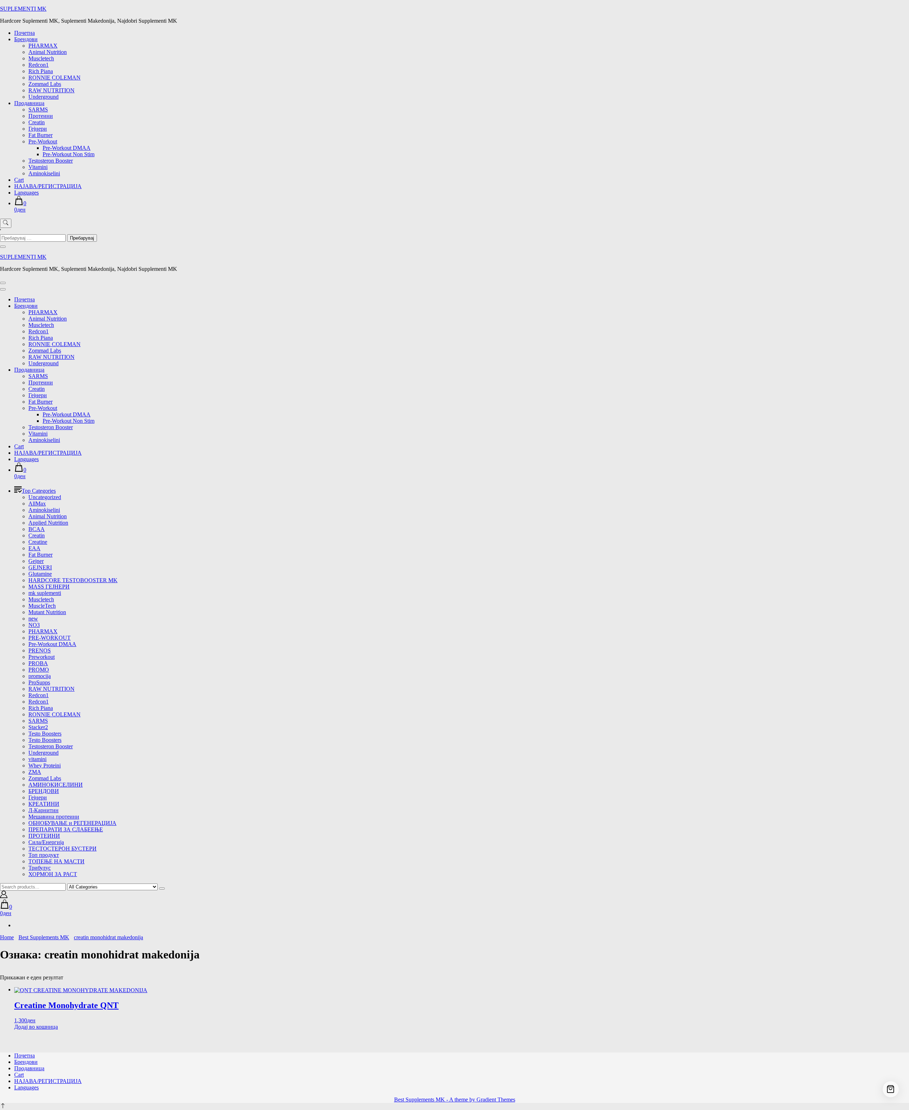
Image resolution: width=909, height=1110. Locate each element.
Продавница (29, 103)
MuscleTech (42, 606)
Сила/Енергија (46, 842)
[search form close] (3, 247)
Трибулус (39, 868)
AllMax (37, 504)
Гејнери (37, 129)
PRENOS (39, 650)
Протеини (40, 116)
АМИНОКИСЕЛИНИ (55, 785)
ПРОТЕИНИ (44, 836)
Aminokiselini (44, 173)
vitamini (37, 759)
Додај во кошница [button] (36, 1027)
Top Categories (39, 491)
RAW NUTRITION (51, 90)
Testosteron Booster (50, 161)
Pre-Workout (42, 141)
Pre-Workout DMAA (67, 148)
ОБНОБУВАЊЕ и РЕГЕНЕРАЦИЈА (72, 823)
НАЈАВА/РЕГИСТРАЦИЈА (48, 186)
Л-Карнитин (43, 810)
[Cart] (891, 1089)
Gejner (36, 561)
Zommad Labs (44, 84)
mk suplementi (44, 593)
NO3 (34, 625)
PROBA (38, 663)
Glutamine (40, 574)
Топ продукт (43, 855)
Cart (19, 180)
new (33, 619)
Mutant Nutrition (47, 612)
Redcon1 (38, 65)
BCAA (36, 529)
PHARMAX (43, 46)
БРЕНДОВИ (43, 791)
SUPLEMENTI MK (23, 9)
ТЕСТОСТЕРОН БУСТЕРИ (62, 849)
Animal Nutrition (47, 52)
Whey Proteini (44, 765)
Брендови (26, 39)
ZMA (34, 772)
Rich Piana (40, 71)
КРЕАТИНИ (43, 804)
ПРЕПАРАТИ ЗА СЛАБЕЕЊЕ (65, 829)
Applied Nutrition (48, 523)
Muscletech (41, 58)
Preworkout (41, 657)
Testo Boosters (44, 734)
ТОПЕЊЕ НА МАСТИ (56, 861)
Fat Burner (40, 135)
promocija (39, 676)
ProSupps (39, 682)
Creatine (37, 542)
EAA (34, 548)
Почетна (24, 33)
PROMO (38, 670)
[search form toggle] (5, 223)
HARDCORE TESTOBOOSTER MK (73, 580)
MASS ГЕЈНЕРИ (49, 587)
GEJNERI (40, 567)
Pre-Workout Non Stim (68, 154)
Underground (43, 97)
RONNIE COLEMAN (54, 78)
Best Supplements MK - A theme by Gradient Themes (454, 1100)
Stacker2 (38, 727)
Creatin (36, 122)
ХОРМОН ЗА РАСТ (52, 874)
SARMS (38, 109)
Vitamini (38, 167)
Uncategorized (44, 497)
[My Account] (3, 896)
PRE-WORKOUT (49, 638)
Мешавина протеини (53, 817)
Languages (26, 193)
